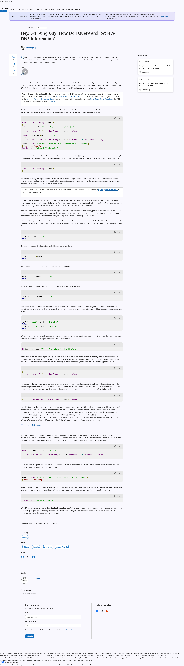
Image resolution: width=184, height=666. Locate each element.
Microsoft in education (35, 655)
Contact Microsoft (28, 665)
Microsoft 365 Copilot (75, 658)
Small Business (87, 658)
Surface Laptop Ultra (24, 653)
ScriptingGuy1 (31, 47)
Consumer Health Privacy (8, 665)
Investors (59, 660)
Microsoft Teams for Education (67, 655)
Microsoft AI (4, 658)
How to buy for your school (103, 655)
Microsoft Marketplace (167, 658)
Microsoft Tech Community (151, 658)
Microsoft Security (14, 658)
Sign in (3, 11)
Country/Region (31, 621)
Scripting (25, 537)
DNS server (25, 547)
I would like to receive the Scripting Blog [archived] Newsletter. (51, 630)
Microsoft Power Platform (48, 658)
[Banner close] (172, 16)
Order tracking (160, 653)
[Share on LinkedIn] (33, 557)
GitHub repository (111, 19)
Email (27, 612)
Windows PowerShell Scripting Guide (40, 99)
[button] (31, 425)
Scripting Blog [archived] (26, 9)
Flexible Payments (22, 655)
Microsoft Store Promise (8, 655)
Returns (152, 653)
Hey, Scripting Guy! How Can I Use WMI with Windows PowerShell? (154, 67)
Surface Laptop (12, 653)
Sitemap (19, 665)
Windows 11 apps (105, 653)
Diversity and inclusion (70, 660)
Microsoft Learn (115, 658)
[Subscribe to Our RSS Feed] (107, 611)
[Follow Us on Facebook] (97, 611)
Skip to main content (7, 1)
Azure (94, 658)
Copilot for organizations (57, 653)
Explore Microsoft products (90, 653)
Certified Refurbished (172, 653)
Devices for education (50, 655)
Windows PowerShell (62, 547)
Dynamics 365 (25, 658)
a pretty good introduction (108, 189)
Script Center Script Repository (101, 99)
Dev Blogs (12, 9)
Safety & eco (71, 665)
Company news (38, 660)
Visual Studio (11, 660)
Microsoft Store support (141, 653)
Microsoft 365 (34, 658)
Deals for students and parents (146, 655)
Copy (118, 118)
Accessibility (81, 660)
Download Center (127, 653)
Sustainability (90, 660)
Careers (18, 660)
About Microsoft (27, 660)
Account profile (117, 653)
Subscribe (30, 636)
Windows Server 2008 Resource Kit (69, 96)
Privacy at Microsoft (49, 660)
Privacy (37, 665)
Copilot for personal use (73, 653)
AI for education (161, 655)
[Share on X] (28, 557)
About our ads (86, 665)
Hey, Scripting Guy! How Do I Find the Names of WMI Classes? (153, 84)
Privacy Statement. (72, 630)
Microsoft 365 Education (85, 655)
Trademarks (62, 665)
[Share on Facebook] (22, 557)
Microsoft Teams (62, 658)
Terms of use (55, 665)
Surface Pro (3, 653)
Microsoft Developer (103, 658)
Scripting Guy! (47, 547)
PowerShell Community (143, 14)
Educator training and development (123, 655)
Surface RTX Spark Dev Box (40, 653)
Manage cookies (45, 665)
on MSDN (51, 101)
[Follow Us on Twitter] (102, 611)
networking (36, 547)
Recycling (78, 665)
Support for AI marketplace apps (131, 658)
